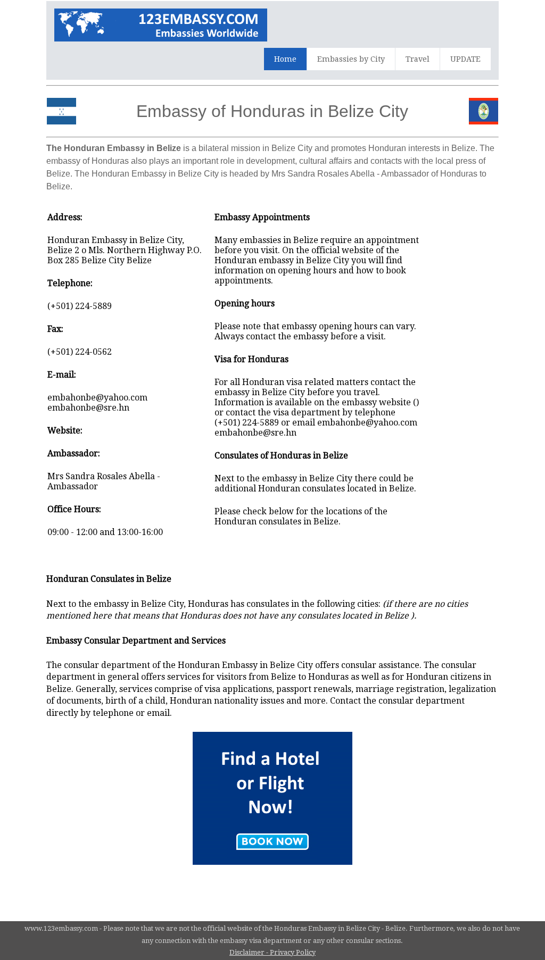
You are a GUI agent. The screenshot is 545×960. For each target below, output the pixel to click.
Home (285, 59)
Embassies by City (351, 59)
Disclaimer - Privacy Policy (272, 952)
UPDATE (465, 59)
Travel (418, 59)
